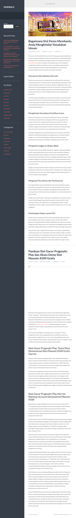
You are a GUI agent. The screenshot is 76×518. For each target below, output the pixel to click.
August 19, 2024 (33, 261)
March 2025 (7, 108)
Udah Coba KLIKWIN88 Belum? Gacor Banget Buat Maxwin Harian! (11, 42)
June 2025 (6, 99)
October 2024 (7, 112)
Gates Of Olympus (8, 132)
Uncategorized (7, 154)
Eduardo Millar (47, 51)
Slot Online (6, 151)
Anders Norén (63, 514)
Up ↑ (70, 514)
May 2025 (6, 102)
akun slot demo (32, 63)
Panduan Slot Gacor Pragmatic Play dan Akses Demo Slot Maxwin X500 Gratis (47, 254)
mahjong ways (7, 138)
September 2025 (8, 89)
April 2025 (6, 105)
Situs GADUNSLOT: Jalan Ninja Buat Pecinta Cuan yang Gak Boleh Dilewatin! (12, 48)
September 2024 (8, 115)
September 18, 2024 (34, 51)
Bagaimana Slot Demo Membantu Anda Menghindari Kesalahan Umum (49, 44)
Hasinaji (9, 7)
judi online (6, 135)
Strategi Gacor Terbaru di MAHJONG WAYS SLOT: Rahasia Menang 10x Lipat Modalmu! (12, 54)
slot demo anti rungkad (42, 324)
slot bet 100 (7, 141)
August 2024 (7, 118)
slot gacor (6, 144)
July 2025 (6, 96)
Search (6, 23)
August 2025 (7, 93)
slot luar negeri (7, 147)
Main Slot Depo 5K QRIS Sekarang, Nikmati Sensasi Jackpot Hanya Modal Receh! (12, 61)
